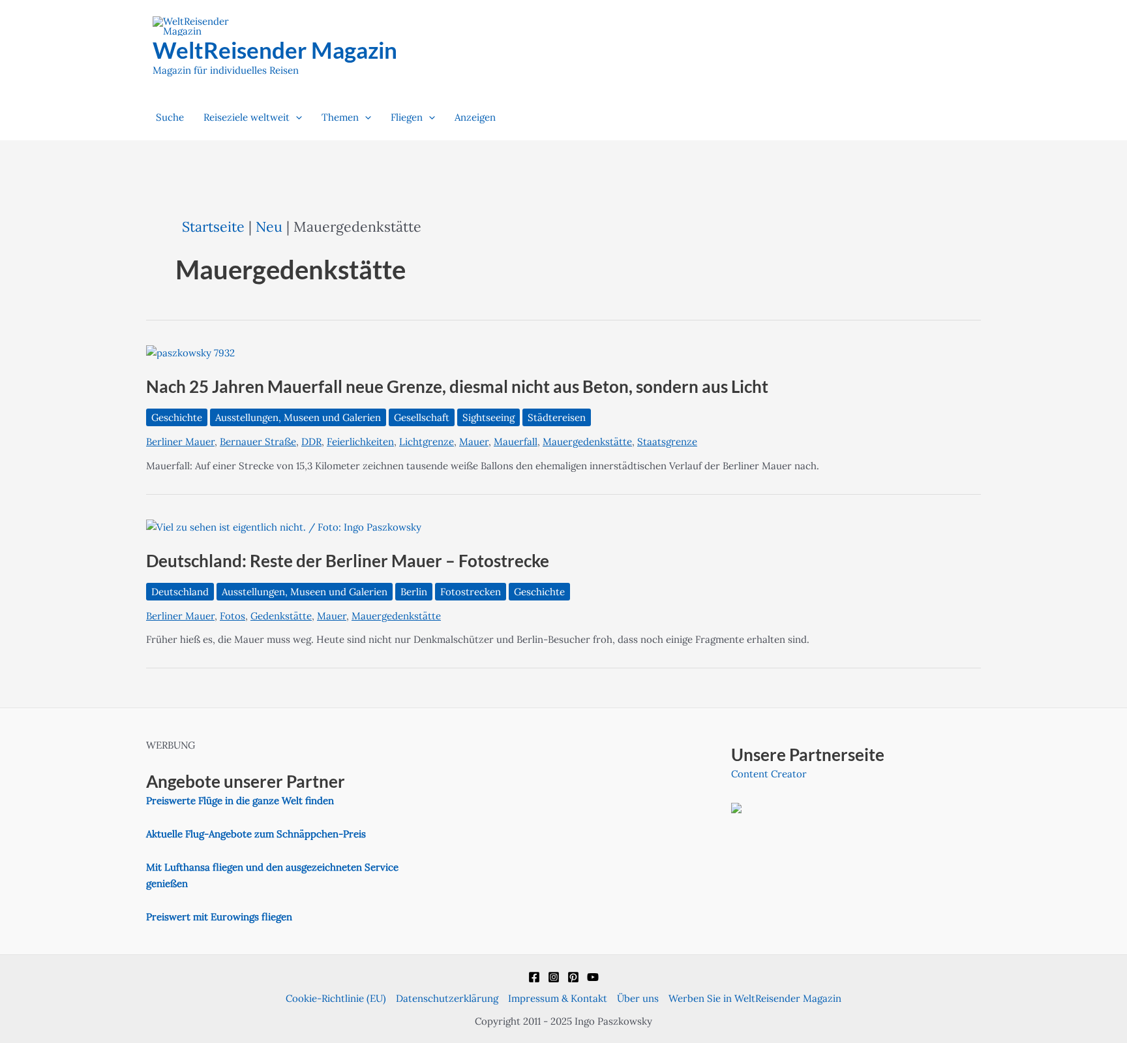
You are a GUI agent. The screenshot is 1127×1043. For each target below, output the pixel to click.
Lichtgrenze (426, 441)
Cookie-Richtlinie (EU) (336, 998)
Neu (269, 226)
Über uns (638, 998)
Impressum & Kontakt (557, 998)
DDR (311, 441)
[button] (296, 117)
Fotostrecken (470, 591)
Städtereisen (557, 417)
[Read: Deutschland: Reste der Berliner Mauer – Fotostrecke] (283, 526)
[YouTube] (593, 977)
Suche (170, 117)
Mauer (473, 441)
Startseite (213, 226)
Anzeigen (475, 117)
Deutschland (180, 591)
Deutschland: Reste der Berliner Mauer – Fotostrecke (347, 560)
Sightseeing (488, 417)
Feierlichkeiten (360, 441)
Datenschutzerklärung (447, 998)
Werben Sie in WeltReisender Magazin (755, 998)
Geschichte (176, 417)
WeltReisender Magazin (275, 49)
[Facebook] (534, 977)
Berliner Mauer (180, 441)
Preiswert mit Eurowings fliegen (219, 917)
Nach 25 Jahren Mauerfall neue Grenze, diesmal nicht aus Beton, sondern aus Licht (457, 386)
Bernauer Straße (258, 441)
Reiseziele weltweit (246, 117)
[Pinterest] (573, 977)
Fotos (232, 616)
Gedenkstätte (281, 616)
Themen (340, 117)
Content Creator (769, 774)
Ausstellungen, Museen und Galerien (298, 417)
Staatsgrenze (667, 441)
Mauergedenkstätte (587, 441)
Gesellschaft (421, 417)
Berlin (413, 591)
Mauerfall (515, 441)
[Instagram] (554, 977)
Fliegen (407, 117)
